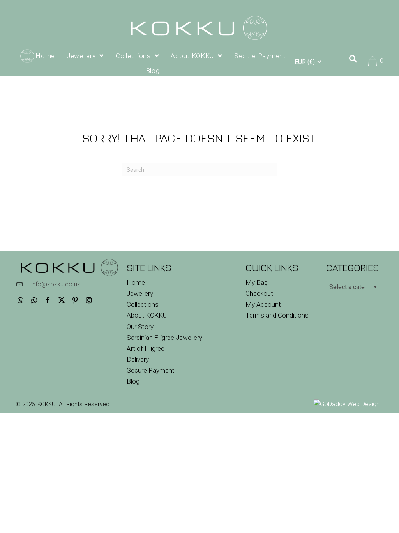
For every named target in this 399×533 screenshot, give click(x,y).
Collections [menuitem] (143, 304)
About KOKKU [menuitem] (147, 315)
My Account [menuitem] (263, 304)
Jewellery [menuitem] (140, 293)
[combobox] (353, 286)
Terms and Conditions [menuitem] (277, 315)
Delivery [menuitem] (138, 359)
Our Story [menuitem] (140, 326)
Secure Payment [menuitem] (151, 370)
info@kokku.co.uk (55, 284)
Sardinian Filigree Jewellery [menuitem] (164, 337)
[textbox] (353, 287)
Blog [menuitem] (133, 381)
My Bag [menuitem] (256, 282)
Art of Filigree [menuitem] (145, 348)
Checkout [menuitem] (259, 293)
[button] (20, 300)
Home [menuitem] (136, 282)
